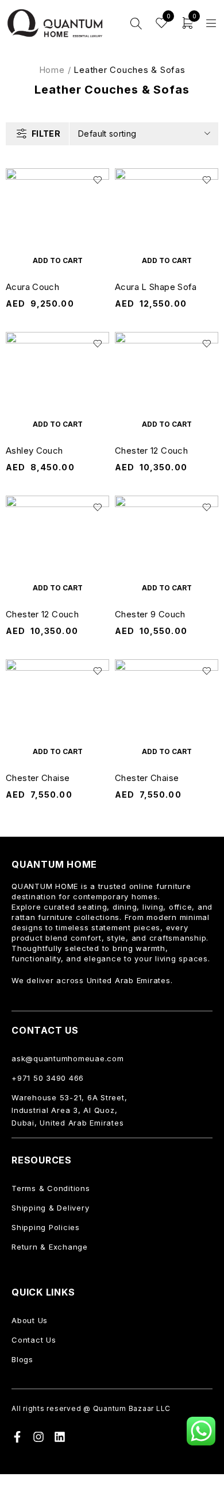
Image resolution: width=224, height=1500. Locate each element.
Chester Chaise (37, 777)
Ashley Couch (34, 450)
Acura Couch (32, 286)
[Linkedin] (59, 1437)
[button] (57, 260)
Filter (46, 133)
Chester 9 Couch (150, 614)
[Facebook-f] (17, 1437)
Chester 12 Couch (151, 450)
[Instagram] (38, 1437)
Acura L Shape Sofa (156, 286)
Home (52, 69)
